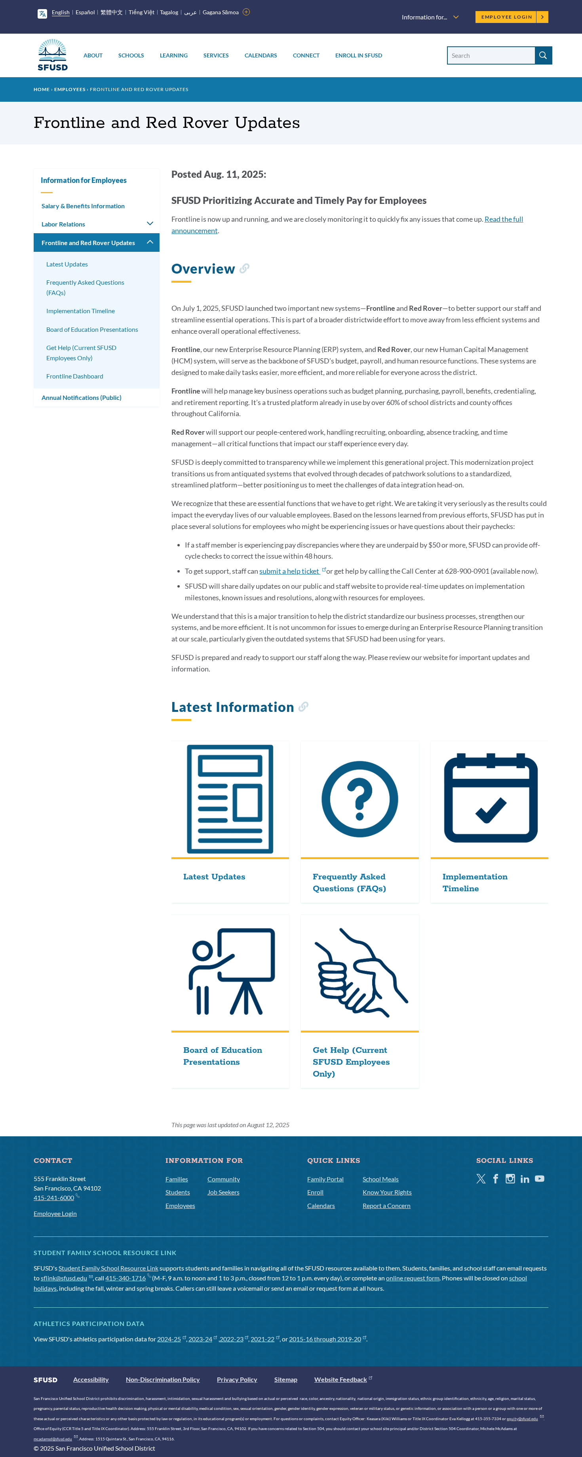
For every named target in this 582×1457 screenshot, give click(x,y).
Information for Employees (84, 180)
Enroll (315, 1192)
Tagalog (169, 12)
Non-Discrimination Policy (163, 1379)
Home (42, 89)
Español (85, 12)
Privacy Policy (237, 1379)
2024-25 (169, 1339)
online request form (412, 1278)
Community (223, 1179)
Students (177, 1192)
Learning (174, 55)
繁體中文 (112, 12)
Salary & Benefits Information (83, 205)
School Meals (381, 1179)
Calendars (261, 55)
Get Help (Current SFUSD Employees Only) (81, 352)
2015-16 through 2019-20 (325, 1339)
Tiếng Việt (141, 12)
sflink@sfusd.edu (64, 1278)
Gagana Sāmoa (221, 12)
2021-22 (262, 1339)
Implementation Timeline (80, 310)
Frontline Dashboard (74, 376)
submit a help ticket (289, 571)
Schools (131, 55)
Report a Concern (387, 1205)
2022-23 (231, 1339)
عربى (190, 12)
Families (176, 1179)
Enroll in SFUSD (358, 55)
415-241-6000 (54, 1197)
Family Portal (325, 1179)
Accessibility (91, 1379)
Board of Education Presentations (92, 329)
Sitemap (285, 1379)
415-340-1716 (125, 1278)
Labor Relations (63, 224)
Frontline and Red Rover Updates (88, 242)
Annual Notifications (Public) (82, 397)
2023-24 (200, 1339)
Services (216, 55)
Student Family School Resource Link (108, 1268)
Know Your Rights (387, 1192)
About (93, 55)
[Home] (53, 56)
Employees (70, 89)
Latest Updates (67, 264)
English (61, 12)
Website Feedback (340, 1379)
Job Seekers (223, 1192)
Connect (306, 55)
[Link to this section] (244, 269)
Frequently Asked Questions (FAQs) (85, 287)
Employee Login (507, 17)
